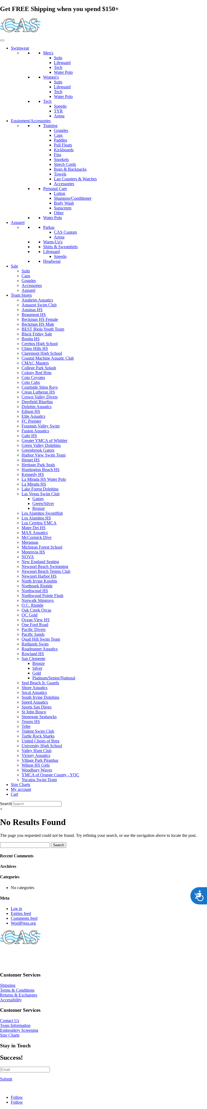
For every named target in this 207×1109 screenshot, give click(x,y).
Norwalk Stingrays (38, 600)
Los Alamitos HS (36, 518)
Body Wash (64, 203)
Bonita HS (31, 338)
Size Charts (20, 784)
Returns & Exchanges (18, 995)
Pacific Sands (33, 634)
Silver (37, 668)
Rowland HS (33, 653)
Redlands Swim (35, 644)
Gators (38, 498)
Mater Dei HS (34, 527)
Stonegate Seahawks (39, 716)
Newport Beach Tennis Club (46, 571)
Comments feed (24, 918)
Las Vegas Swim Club (41, 494)
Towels (60, 174)
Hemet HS (31, 460)
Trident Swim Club (38, 731)
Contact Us (9, 1020)
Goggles (61, 130)
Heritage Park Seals (38, 464)
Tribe (26, 726)
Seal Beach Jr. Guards (40, 682)
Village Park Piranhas (40, 760)
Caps (58, 135)
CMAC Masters (35, 363)
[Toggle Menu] (2, 40)
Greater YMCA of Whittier (44, 440)
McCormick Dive (36, 537)
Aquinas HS (32, 309)
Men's (48, 53)
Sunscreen (62, 208)
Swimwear (20, 48)
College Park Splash (39, 368)
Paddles (60, 140)
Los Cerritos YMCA (39, 523)
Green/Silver (43, 503)
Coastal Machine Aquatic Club (48, 358)
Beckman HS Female (40, 319)
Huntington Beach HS (41, 469)
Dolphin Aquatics (36, 406)
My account (21, 789)
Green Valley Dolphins (41, 445)
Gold (36, 673)
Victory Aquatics (36, 755)
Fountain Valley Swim (41, 426)
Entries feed (21, 913)
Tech (58, 67)
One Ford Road (35, 624)
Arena (59, 116)
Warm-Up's (53, 242)
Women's (51, 77)
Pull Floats (63, 145)
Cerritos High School (40, 343)
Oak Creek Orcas (36, 610)
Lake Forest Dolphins (40, 489)
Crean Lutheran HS (38, 392)
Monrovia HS (33, 552)
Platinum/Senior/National (53, 678)
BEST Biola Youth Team (43, 329)
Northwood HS (35, 590)
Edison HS (31, 411)
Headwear (52, 261)
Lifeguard (62, 62)
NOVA (28, 556)
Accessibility (11, 1000)
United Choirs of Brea (40, 741)
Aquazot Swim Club (39, 305)
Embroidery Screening (19, 1030)
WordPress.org (23, 923)
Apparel (18, 222)
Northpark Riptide (37, 586)
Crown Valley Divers (40, 397)
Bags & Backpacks (70, 169)
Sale (14, 266)
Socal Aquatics (34, 692)
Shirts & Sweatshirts (60, 246)
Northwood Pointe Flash (42, 595)
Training (50, 125)
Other (59, 212)
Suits (58, 57)
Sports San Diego (36, 707)
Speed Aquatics (35, 702)
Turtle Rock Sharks (38, 736)
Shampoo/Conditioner (72, 198)
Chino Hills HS (35, 348)
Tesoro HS (31, 721)
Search (6, 803)
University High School (42, 745)
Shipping (7, 985)
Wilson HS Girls (36, 765)
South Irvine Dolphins (40, 697)
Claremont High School (42, 353)
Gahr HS (29, 435)
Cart (14, 794)
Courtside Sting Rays (40, 387)
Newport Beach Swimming (45, 566)
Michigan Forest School (42, 547)
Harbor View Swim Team (43, 455)
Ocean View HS (36, 619)
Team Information (15, 1025)
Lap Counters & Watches (75, 179)
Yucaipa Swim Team (39, 779)
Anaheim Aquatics (37, 300)
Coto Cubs (31, 382)
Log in (16, 908)
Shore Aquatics (34, 687)
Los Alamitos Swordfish (42, 513)
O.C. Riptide (32, 605)
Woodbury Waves (37, 770)
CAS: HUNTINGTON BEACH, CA (32, 955)
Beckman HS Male (38, 324)
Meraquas (30, 542)
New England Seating (40, 561)
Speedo (60, 106)
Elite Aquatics (33, 416)
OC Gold (29, 615)
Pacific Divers (34, 629)
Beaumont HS (34, 314)
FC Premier (31, 421)
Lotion (59, 193)
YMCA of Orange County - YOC (50, 775)
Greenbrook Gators (38, 450)
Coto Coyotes (33, 377)
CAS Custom (65, 232)
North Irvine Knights (39, 581)
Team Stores (21, 295)
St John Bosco (34, 712)
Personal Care (55, 188)
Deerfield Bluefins (37, 401)
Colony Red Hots (36, 372)
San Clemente (33, 658)
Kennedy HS (33, 474)
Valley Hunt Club (36, 750)
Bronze (38, 508)
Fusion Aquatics (35, 431)
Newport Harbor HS (39, 576)
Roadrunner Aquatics (40, 649)
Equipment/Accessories (31, 120)
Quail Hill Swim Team (41, 639)
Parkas (48, 227)
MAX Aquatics (35, 532)
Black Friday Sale (37, 334)
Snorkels (61, 159)
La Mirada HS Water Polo (44, 479)
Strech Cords (65, 164)
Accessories (64, 183)
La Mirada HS (34, 484)
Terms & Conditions (17, 990)
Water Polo (63, 72)
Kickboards (64, 150)
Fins (57, 154)
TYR (58, 111)
